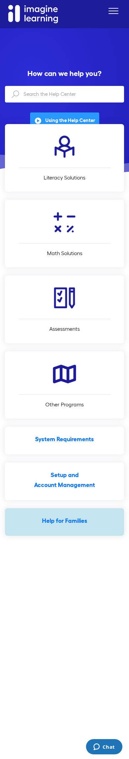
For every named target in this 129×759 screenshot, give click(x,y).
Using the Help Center (70, 120)
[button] (113, 10)
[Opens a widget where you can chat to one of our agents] (104, 747)
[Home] (33, 14)
